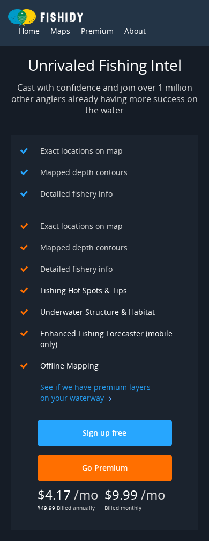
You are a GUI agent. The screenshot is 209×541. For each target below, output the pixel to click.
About (135, 31)
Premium (97, 31)
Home (29, 31)
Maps (60, 31)
